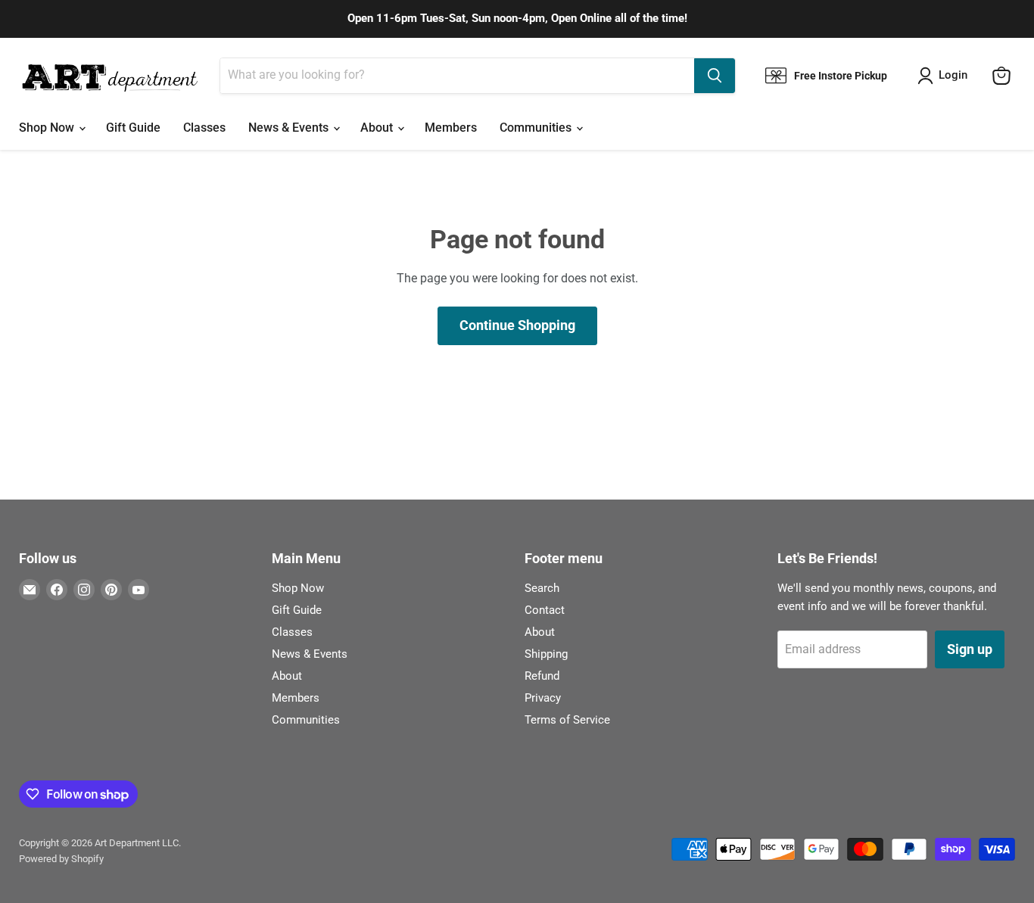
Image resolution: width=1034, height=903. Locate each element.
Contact (545, 610)
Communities (537, 127)
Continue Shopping (517, 325)
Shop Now (48, 127)
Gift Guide (133, 127)
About (378, 127)
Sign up (969, 649)
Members (451, 127)
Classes (204, 127)
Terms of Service (567, 720)
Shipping (546, 654)
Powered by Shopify (61, 858)
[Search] (714, 75)
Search (542, 588)
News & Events (290, 127)
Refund (542, 676)
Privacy (543, 698)
